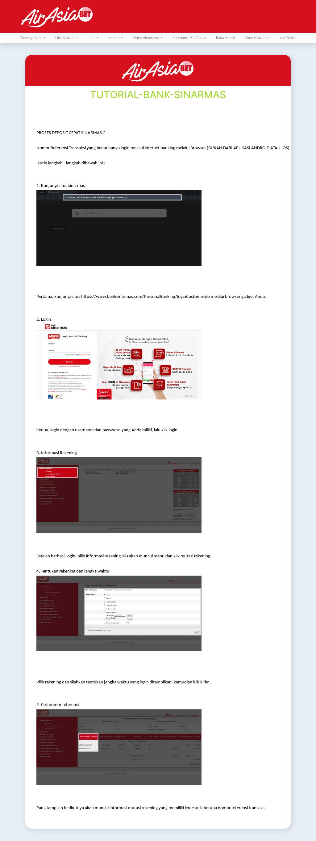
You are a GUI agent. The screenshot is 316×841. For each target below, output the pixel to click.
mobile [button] (114, 38)
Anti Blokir (288, 38)
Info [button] (92, 38)
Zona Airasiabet (257, 38)
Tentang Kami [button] (31, 38)
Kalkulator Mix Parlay (189, 38)
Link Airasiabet (67, 38)
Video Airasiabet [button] (146, 38)
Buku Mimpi (225, 38)
